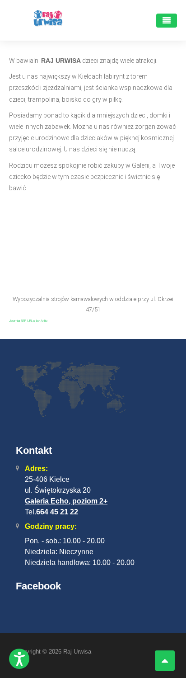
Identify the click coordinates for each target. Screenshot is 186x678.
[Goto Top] (165, 660)
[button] (19, 659)
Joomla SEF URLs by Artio (28, 321)
